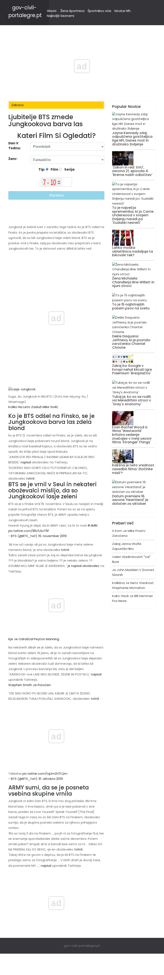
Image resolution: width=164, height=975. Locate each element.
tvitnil (30, 478)
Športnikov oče (99, 11)
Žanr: (13, 159)
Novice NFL (122, 11)
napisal (25, 462)
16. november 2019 (52, 536)
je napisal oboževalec (84, 566)
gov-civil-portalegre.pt (82, 945)
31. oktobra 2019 (50, 778)
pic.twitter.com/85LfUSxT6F (28, 531)
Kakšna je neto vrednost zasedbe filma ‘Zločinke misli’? (133, 469)
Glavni (51, 11)
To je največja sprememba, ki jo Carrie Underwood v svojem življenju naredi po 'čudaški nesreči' (133, 215)
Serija (69, 169)
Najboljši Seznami (60, 15)
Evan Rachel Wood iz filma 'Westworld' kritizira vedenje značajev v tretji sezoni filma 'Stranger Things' (131, 435)
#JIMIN (92, 525)
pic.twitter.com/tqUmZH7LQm (44, 774)
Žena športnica (72, 11)
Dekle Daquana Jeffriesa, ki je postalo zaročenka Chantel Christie (131, 342)
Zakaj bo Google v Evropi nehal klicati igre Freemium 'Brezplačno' (132, 369)
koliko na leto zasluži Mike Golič (33, 407)
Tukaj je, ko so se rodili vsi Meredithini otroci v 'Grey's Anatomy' (131, 400)
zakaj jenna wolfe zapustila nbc (126, 546)
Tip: (42, 169)
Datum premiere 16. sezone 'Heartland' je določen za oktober (130, 500)
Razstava (56, 195)
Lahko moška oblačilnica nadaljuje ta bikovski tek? (132, 251)
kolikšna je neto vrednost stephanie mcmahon (133, 585)
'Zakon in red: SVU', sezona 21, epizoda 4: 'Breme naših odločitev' (132, 171)
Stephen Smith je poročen (29, 685)
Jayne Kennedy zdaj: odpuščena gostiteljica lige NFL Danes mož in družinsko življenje (132, 138)
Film (54, 169)
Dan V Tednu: (14, 145)
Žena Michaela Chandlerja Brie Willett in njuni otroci (133, 282)
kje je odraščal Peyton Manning (33, 639)
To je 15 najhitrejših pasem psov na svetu (130, 306)
